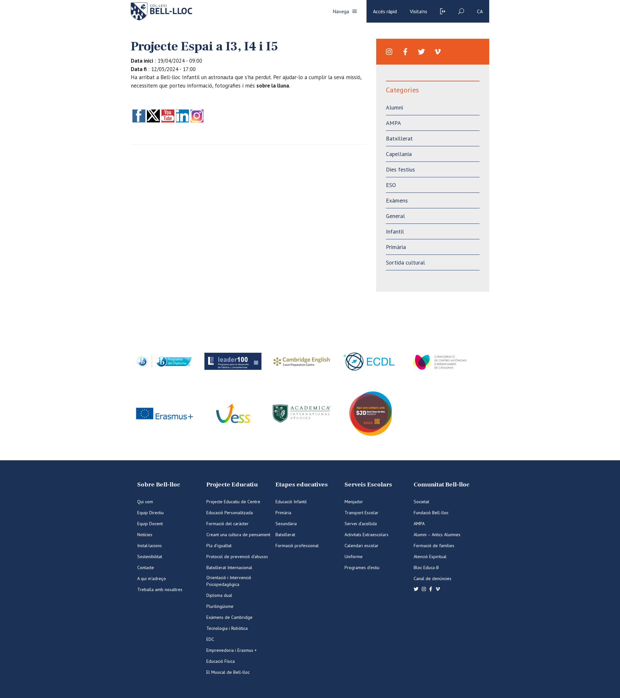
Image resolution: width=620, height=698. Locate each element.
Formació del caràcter (227, 523)
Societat (421, 502)
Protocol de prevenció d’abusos (237, 556)
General (395, 216)
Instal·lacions (149, 545)
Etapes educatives (301, 484)
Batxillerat (399, 138)
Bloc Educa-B (426, 567)
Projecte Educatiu (232, 484)
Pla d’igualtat (219, 545)
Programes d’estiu (362, 567)
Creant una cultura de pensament (238, 534)
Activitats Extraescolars (366, 534)
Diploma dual (219, 595)
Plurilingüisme (219, 606)
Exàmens (397, 200)
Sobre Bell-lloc (158, 484)
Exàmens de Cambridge (229, 617)
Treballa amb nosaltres (159, 589)
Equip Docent (150, 523)
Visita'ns (418, 11)
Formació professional (297, 545)
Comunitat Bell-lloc (442, 484)
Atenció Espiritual (430, 556)
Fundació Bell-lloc (431, 513)
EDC (210, 639)
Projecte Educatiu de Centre (233, 502)
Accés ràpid (385, 11)
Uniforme (354, 556)
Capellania (399, 154)
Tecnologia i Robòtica (227, 628)
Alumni (394, 107)
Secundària (286, 523)
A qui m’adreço (151, 578)
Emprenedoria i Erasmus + (231, 650)
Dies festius (400, 169)
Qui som (145, 502)
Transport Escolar (361, 513)
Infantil (395, 231)
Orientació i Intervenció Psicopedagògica (228, 581)
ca (480, 11)
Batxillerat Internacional (229, 567)
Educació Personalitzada (229, 513)
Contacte (145, 567)
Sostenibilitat (149, 556)
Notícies (144, 534)
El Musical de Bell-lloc (228, 672)
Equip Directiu (150, 513)
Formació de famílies (434, 545)
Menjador (354, 502)
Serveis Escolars (368, 484)
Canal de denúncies (432, 578)
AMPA (393, 123)
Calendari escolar (361, 545)
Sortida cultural (405, 262)
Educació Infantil (291, 502)
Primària (396, 247)
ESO (391, 185)
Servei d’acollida (361, 523)
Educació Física (220, 661)
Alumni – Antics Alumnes (437, 534)
